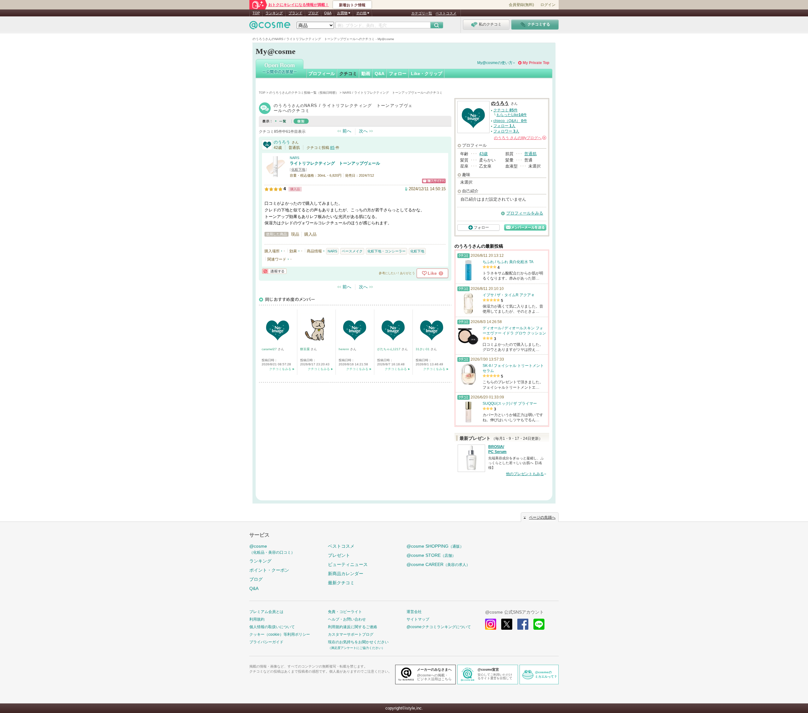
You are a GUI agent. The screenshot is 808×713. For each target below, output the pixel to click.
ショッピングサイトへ (434, 181)
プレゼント (339, 555)
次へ (363, 130)
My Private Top (536, 63)
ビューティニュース (348, 564)
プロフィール (321, 73)
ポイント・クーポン (269, 570)
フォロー (398, 73)
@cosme (272, 549)
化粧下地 (298, 169)
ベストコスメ (446, 13)
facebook (522, 624)
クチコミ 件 (505, 110)
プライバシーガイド (266, 642)
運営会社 (414, 612)
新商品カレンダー (345, 573)
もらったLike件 (511, 115)
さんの (519, 138)
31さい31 (423, 349)
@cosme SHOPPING (435, 546)
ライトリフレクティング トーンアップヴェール (335, 163)
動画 (365, 73)
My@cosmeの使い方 (495, 63)
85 (332, 147)
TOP (256, 13)
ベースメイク (352, 251)
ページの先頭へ (542, 517)
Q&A (327, 13)
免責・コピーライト (345, 612)
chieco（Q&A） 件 (510, 121)
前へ (346, 130)
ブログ (313, 13)
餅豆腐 (305, 349)
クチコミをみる (280, 369)
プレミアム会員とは (266, 612)
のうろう (282, 142)
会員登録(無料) (521, 5)
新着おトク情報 (352, 5)
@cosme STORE (431, 555)
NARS (294, 158)
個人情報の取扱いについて (272, 627)
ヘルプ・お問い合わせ (347, 619)
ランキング (274, 13)
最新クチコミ (341, 582)
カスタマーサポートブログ (350, 634)
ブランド (295, 13)
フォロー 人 (504, 126)
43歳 (483, 153)
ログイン (548, 5)
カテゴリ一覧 (421, 13)
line (538, 624)
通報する (274, 271)
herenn (344, 349)
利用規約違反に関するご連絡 (352, 627)
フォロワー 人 (506, 131)
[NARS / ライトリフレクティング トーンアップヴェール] (275, 175)
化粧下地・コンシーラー (386, 251)
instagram (490, 624)
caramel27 (270, 349)
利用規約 (256, 619)
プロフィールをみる (524, 213)
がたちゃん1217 (389, 349)
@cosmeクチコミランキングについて (439, 627)
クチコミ (348, 73)
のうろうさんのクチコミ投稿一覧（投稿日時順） (304, 92)
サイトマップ (418, 619)
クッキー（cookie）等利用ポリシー (279, 634)
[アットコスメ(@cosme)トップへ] (269, 26)
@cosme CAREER (438, 564)
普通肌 (530, 153)
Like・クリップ (426, 73)
